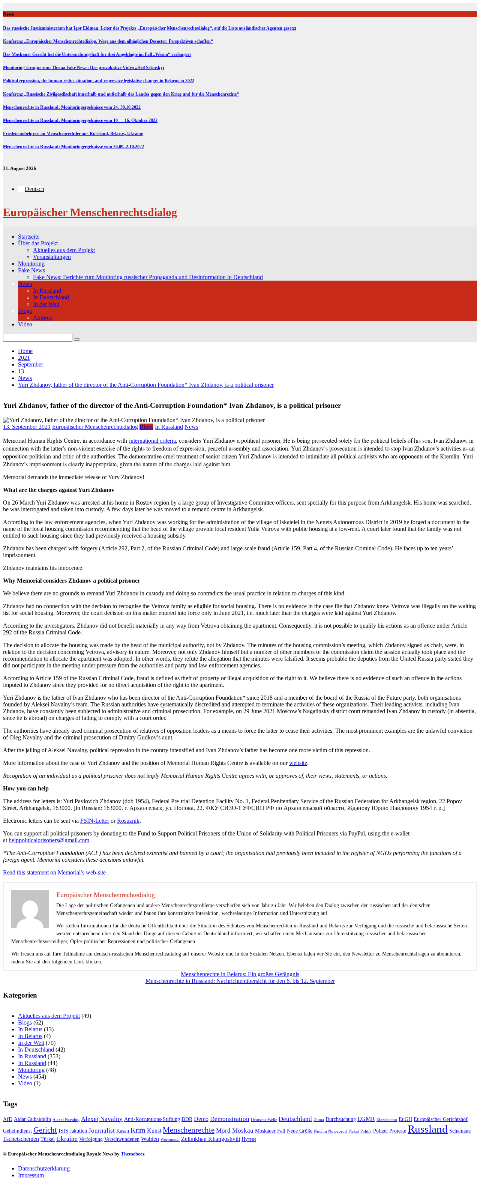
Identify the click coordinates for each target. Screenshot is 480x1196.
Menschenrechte (188, 1130)
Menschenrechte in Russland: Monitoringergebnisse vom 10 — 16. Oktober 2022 (80, 120)
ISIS (63, 1131)
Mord (223, 1130)
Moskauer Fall (270, 1131)
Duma (319, 1120)
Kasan (122, 1131)
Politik (366, 1131)
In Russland (47, 290)
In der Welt (46, 304)
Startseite (28, 236)
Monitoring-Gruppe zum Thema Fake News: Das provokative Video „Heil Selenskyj (83, 67)
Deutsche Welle (264, 1120)
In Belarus (30, 1029)
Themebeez (133, 1154)
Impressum (31, 1175)
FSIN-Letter (94, 820)
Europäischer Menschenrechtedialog (95, 427)
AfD (7, 1119)
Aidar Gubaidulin (32, 1119)
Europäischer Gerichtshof (441, 1119)
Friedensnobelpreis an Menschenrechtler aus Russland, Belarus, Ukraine (73, 133)
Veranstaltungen (52, 257)
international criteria (152, 440)
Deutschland (295, 1118)
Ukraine (67, 1138)
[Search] (77, 339)
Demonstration (229, 1118)
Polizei (380, 1131)
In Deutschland (51, 297)
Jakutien (78, 1131)
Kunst (154, 1130)
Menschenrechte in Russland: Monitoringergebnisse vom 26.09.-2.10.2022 (73, 146)
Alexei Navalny (66, 1120)
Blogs (25, 311)
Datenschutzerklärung (44, 1168)
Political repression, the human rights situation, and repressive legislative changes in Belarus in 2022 (98, 80)
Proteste (397, 1131)
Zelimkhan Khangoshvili (210, 1139)
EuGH (405, 1119)
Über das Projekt (38, 243)
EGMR (366, 1119)
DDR (187, 1119)
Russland (428, 1129)
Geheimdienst (17, 1131)
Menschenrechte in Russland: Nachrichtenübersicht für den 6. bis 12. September (240, 981)
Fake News (31, 270)
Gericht (45, 1130)
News (25, 284)
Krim (138, 1130)
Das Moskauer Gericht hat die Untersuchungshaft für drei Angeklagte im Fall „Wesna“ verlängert (97, 54)
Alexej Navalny (102, 1118)
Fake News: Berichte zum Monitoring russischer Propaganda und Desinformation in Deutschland (148, 277)
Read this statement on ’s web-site (54, 872)
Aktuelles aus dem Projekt (64, 250)
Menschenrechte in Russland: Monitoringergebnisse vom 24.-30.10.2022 (72, 107)
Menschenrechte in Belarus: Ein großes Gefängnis (240, 974)
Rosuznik (128, 820)
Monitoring (31, 263)
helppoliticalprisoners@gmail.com (49, 840)
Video (25, 324)
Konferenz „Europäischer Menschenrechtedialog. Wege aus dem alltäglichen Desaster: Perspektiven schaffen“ (108, 41)
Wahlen (150, 1139)
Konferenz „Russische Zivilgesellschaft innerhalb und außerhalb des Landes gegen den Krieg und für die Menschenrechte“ (121, 94)
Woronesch (170, 1139)
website (298, 763)
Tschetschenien (21, 1139)
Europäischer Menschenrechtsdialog (90, 212)
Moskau (243, 1130)
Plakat (353, 1131)
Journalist (101, 1130)
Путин (249, 1139)
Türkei (47, 1139)
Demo (201, 1119)
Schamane (460, 1131)
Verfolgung (91, 1139)
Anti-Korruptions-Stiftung (152, 1119)
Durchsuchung (341, 1119)
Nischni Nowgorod (330, 1131)
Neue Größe (299, 1131)
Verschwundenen (122, 1139)
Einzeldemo (386, 1120)
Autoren (42, 317)
